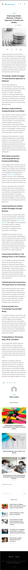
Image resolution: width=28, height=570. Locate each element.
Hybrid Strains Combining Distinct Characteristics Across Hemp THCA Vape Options (14, 427)
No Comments (18, 25)
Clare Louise (14, 397)
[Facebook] (7, 49)
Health (14, 13)
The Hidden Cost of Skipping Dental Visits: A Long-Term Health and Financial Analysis (17, 531)
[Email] (20, 49)
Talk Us (17, 556)
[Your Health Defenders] (10, 4)
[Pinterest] (16, 49)
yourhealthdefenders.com (14, 562)
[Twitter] (12, 49)
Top (14, 566)
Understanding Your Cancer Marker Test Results (14, 452)
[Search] (23, 4)
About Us (11, 556)
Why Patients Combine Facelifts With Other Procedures (16, 539)
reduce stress (10, 174)
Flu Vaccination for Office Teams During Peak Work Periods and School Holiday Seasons (14, 477)
